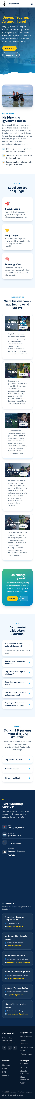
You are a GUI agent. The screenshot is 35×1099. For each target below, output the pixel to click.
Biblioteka (6, 1065)
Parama (5, 1068)
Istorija (23, 1040)
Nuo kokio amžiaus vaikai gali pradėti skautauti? (15, 644)
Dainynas (23, 1051)
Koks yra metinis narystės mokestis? (15, 662)
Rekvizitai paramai (12, 769)
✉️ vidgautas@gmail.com (14, 995)
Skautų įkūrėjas (26, 1037)
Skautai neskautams (24, 1078)
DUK (24, 598)
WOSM (22, 1083)
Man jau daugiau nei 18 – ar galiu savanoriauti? (15, 693)
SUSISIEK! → (9, 48)
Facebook (12, 851)
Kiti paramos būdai (12, 778)
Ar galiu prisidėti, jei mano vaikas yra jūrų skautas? (15, 704)
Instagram (21, 851)
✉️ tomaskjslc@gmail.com (14, 978)
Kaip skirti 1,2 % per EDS (14, 759)
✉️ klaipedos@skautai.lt (14, 927)
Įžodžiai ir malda (26, 1054)
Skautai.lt (23, 1067)
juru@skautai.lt (14, 835)
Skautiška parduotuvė (24, 1072)
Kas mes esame (11, 55)
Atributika (24, 1044)
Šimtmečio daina (26, 1047)
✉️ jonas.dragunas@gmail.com (16, 1014)
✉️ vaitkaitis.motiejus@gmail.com (17, 962)
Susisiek (12, 598)
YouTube (11, 855)
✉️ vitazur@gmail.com (13, 946)
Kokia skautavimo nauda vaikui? (14, 683)
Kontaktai (5, 1075)
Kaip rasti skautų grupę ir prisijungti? (15, 672)
